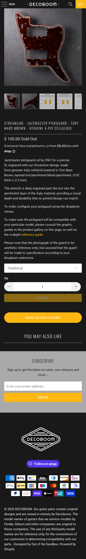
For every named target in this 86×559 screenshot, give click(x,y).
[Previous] (7, 47)
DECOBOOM (23, 509)
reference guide (32, 235)
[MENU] (2, 4)
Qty (6, 278)
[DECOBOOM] (43, 4)
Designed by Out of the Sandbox (36, 544)
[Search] (71, 4)
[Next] (78, 47)
